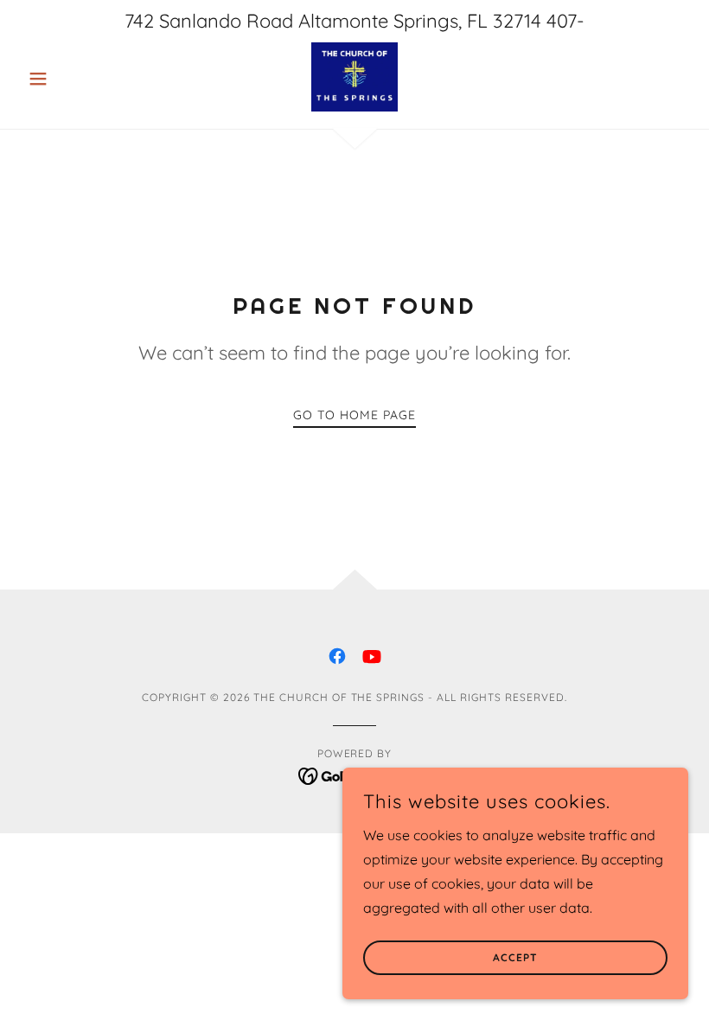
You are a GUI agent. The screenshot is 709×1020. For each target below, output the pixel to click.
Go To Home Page (354, 415)
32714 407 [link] (535, 21)
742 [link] (139, 21)
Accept (515, 958)
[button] (71, 78)
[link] (354, 77)
